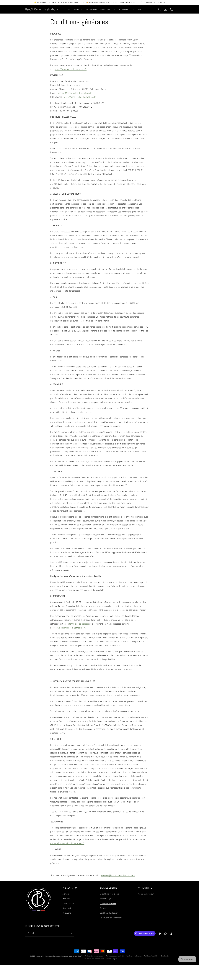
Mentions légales (106, 898)
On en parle (67, 913)
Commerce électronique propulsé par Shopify (67, 956)
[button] (160, 9)
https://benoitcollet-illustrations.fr (71, 69)
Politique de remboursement (111, 917)
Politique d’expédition (151, 956)
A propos (66, 894)
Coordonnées (165, 956)
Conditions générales (108, 903)
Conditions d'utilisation (109, 913)
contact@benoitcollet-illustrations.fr (75, 93)
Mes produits (67, 908)
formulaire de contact (79, 623)
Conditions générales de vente (94, 959)
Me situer (66, 898)
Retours (103, 908)
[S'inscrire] (71, 933)
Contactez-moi (68, 903)
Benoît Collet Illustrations (44, 956)
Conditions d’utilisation (134, 956)
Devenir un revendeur (146, 894)
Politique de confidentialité (115, 956)
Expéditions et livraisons (109, 894)
